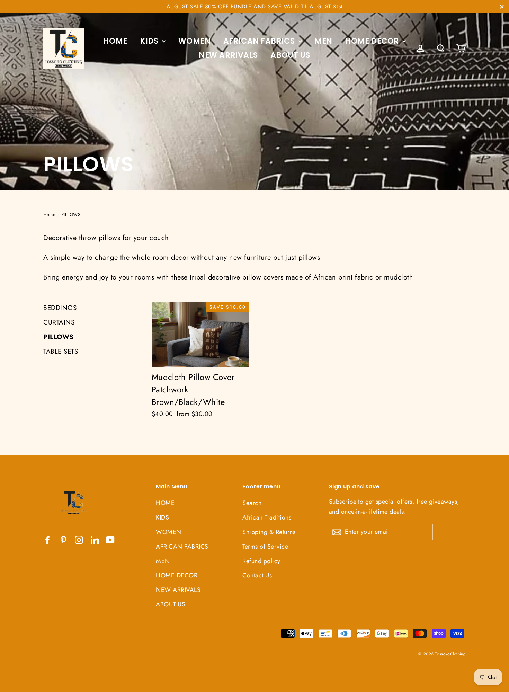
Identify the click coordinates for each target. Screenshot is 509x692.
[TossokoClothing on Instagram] (79, 539)
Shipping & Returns (268, 531)
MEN (323, 41)
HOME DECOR (373, 41)
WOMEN (194, 41)
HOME (115, 41)
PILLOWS (58, 336)
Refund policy (261, 561)
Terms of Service (265, 546)
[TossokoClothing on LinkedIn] (95, 539)
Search (251, 502)
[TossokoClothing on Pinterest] (63, 539)
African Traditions (266, 517)
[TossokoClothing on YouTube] (110, 539)
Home (49, 214)
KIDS (150, 41)
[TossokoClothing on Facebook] (47, 539)
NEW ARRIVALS (228, 55)
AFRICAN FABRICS (260, 41)
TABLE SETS (60, 351)
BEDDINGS (60, 307)
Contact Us (257, 575)
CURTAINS (58, 322)
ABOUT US (290, 55)
